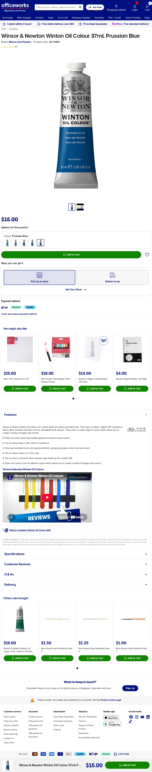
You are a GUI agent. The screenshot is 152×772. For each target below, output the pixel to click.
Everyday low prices (63, 721)
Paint (3, 29)
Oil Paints (13, 29)
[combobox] (59, 7)
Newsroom (84, 733)
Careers (82, 721)
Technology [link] (7, 17)
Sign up (130, 688)
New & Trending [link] (132, 17)
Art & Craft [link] (63, 17)
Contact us (9, 738)
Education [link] (99, 17)
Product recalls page (110, 700)
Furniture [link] (39, 17)
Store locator (10, 717)
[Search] (80, 7)
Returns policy (10, 729)
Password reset (35, 721)
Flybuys (57, 729)
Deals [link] (147, 17)
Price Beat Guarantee (64, 717)
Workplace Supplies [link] (81, 17)
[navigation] (7, 17)
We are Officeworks (88, 717)
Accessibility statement (89, 737)
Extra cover (59, 725)
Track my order (11, 721)
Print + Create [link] (114, 17)
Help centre (9, 742)
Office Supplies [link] (24, 17)
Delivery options (11, 725)
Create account (35, 717)
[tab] (76, 415)
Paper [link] (51, 17)
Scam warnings (11, 734)
